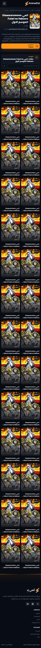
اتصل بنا (38, 631)
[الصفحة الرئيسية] (32, 3)
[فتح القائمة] (4, 3)
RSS (38, 637)
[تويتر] (38, 604)
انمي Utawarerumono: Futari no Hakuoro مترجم (19, 10)
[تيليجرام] (33, 604)
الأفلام (38, 614)
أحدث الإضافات (36, 623)
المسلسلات (37, 616)
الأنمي (32, 10)
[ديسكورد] (28, 604)
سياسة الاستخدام (35, 634)
